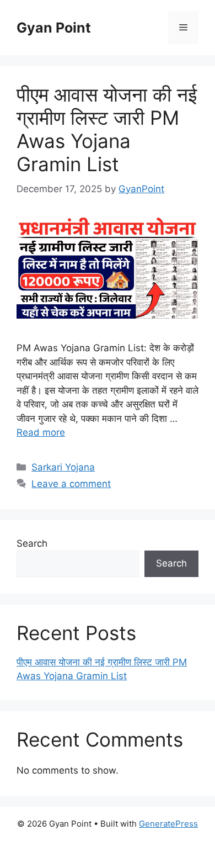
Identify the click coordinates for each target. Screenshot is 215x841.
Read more (41, 432)
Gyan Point (54, 27)
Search (32, 543)
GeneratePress (168, 823)
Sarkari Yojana (63, 467)
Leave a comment (71, 483)
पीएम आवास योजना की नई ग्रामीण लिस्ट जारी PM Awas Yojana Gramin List (107, 129)
